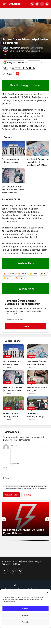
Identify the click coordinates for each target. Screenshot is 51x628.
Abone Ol (25, 326)
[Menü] (4, 3)
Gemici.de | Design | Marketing (25, 561)
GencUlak (15, 3)
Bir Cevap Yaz (12, 432)
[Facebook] (5, 571)
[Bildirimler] (47, 4)
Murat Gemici (16, 48)
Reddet (25, 615)
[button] (47, 592)
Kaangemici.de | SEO (11, 564)
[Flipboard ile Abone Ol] (34, 62)
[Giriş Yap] (42, 4)
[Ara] (32, 4)
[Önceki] (4, 519)
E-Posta (7, 478)
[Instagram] (20, 571)
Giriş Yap (27, 495)
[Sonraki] (47, 519)
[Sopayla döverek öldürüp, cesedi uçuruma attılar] (13, 408)
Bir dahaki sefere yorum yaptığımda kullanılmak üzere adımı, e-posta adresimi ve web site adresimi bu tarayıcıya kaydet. (27, 487)
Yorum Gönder (11, 495)
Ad (5, 468)
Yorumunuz (15, 445)
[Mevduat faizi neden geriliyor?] (37, 382)
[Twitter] (13, 571)
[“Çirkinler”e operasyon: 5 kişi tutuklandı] (37, 408)
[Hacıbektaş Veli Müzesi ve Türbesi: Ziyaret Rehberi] (25, 519)
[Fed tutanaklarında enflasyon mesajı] (13, 153)
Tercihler (26, 622)
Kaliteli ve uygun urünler (25, 85)
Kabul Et (25, 608)
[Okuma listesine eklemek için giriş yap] (17, 74)
